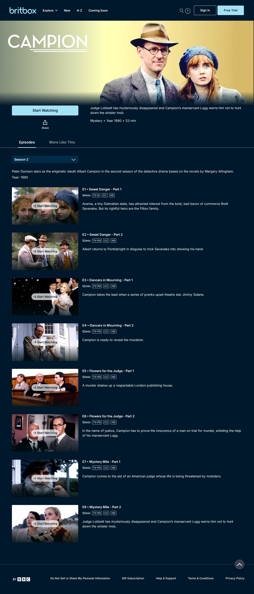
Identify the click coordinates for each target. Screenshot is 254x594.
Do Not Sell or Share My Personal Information (80, 578)
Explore (48, 10)
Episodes (27, 142)
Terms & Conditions (201, 578)
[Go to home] (22, 579)
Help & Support (166, 578)
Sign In (205, 10)
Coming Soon (98, 10)
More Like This (62, 142)
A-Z (79, 10)
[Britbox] (23, 10)
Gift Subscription (133, 578)
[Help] (188, 10)
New (67, 10)
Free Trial (231, 10)
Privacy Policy (235, 578)
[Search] (181, 10)
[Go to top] (239, 564)
